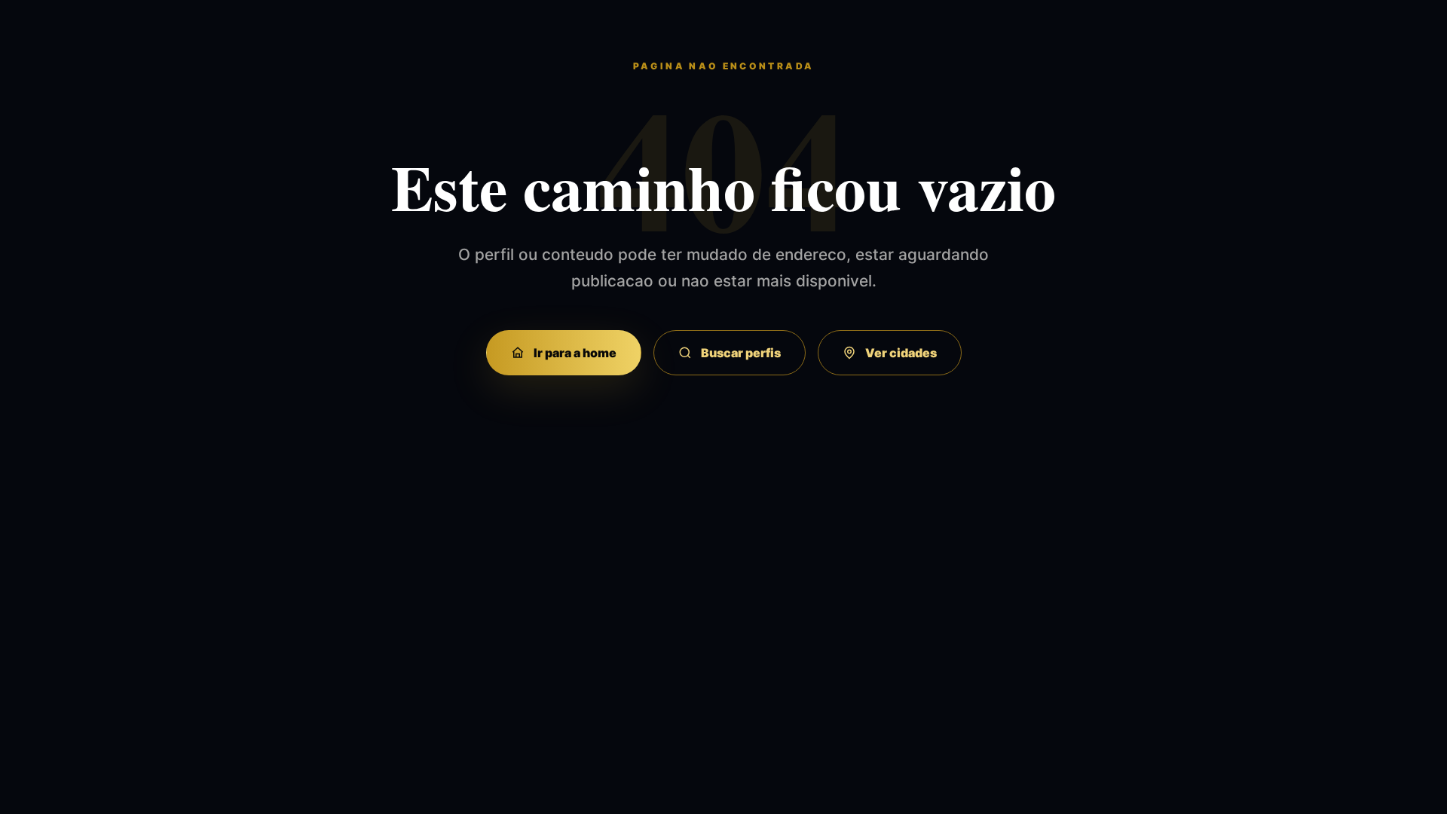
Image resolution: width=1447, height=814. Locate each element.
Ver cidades (901, 352)
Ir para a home (575, 352)
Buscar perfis (741, 352)
